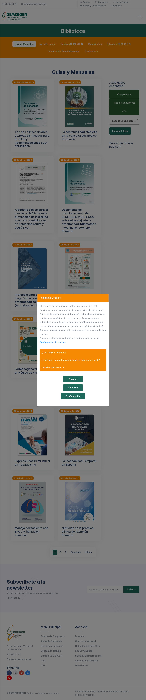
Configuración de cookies (53, 342)
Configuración (73, 396)
